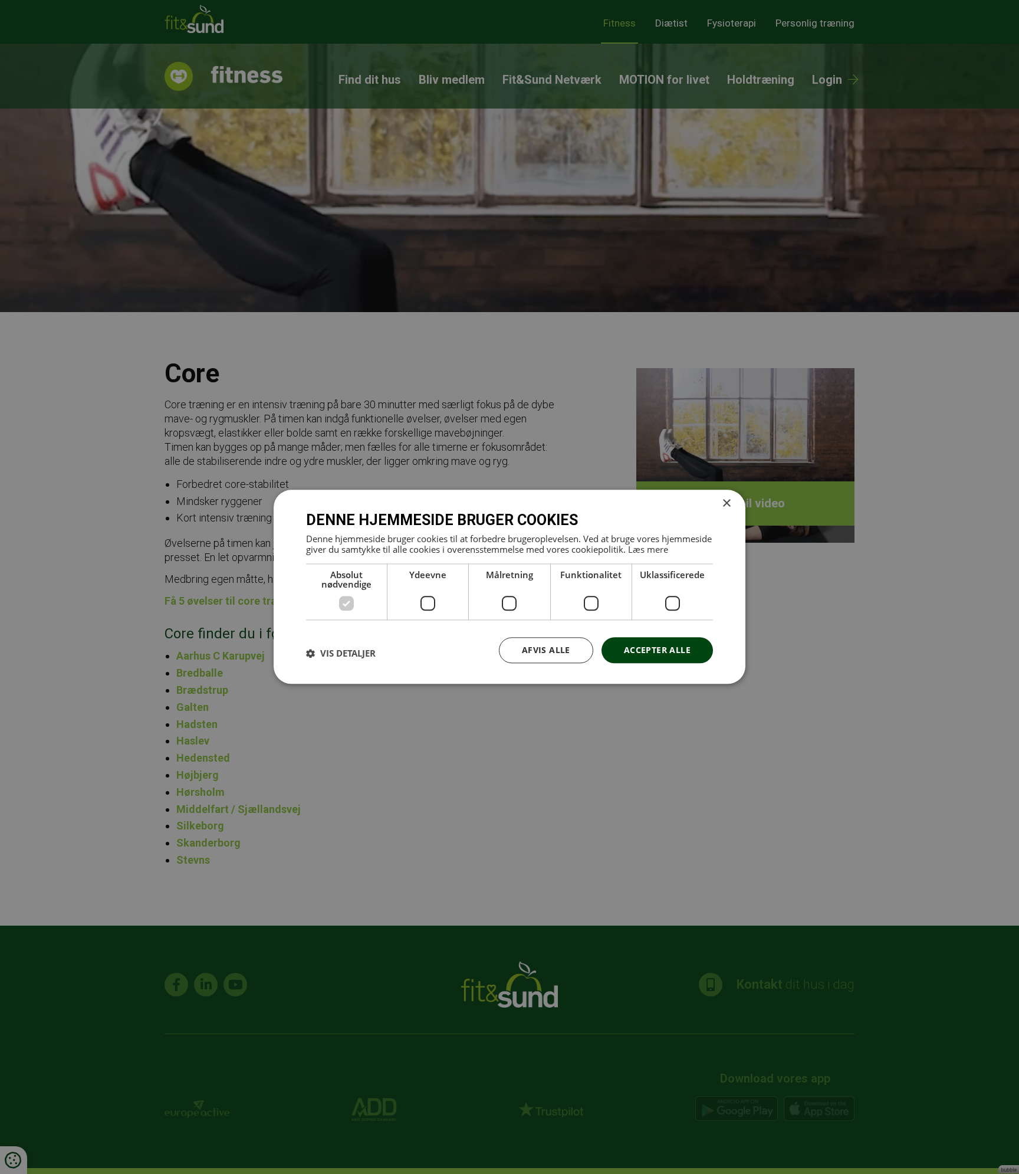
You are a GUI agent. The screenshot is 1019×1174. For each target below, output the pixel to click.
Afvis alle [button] (546, 649)
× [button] (726, 503)
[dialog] (509, 587)
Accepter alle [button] (657, 649)
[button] (341, 653)
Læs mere (648, 549)
